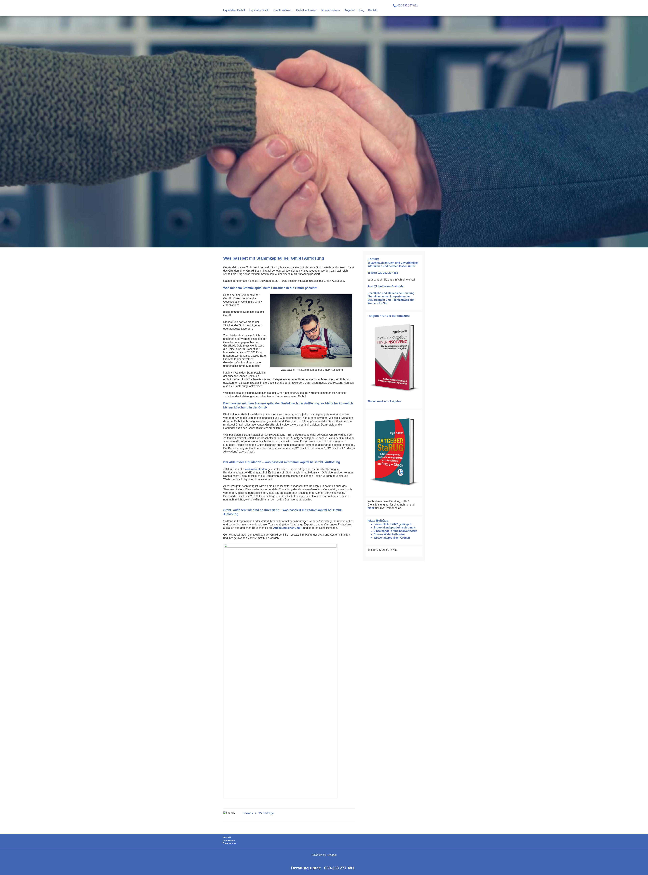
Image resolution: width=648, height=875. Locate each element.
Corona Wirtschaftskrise (389, 534)
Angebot (349, 10)
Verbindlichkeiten (256, 469)
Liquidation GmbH (234, 10)
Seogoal (332, 855)
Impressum (229, 840)
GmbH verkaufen (306, 10)
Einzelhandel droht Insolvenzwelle (395, 530)
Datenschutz (229, 843)
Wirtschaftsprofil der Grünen (392, 537)
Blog (361, 10)
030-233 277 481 (339, 868)
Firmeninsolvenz (330, 10)
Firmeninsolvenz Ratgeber (384, 401)
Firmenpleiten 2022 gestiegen (392, 524)
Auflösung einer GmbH (288, 527)
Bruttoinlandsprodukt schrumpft (394, 527)
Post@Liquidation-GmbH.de (385, 286)
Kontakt (372, 10)
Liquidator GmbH (259, 10)
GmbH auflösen (282, 10)
